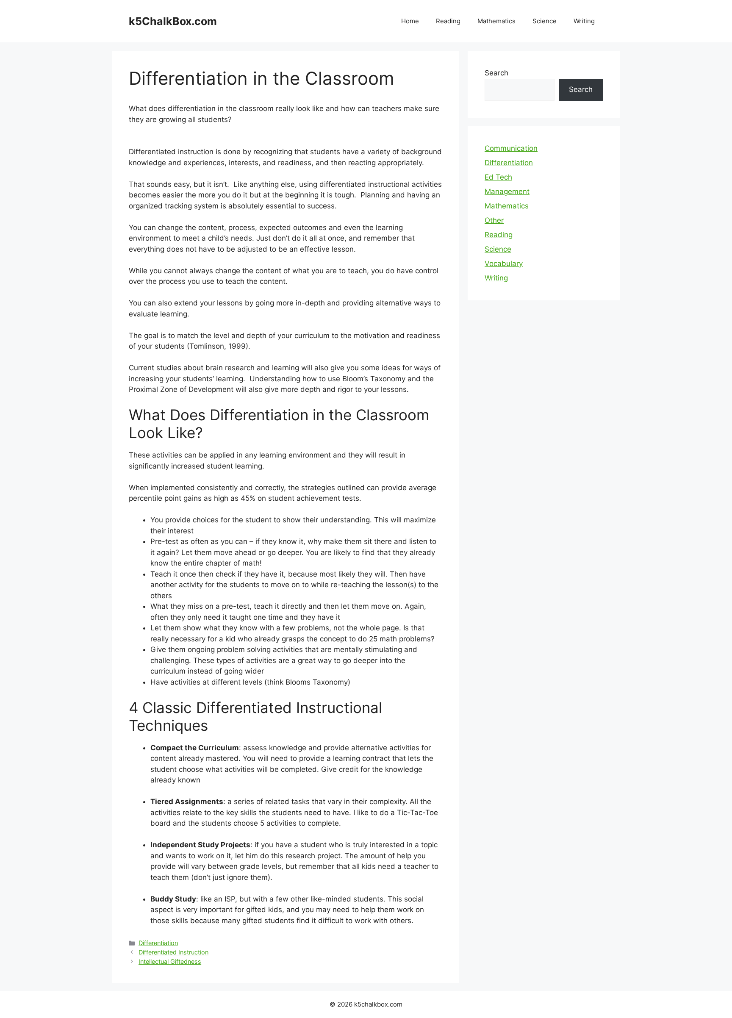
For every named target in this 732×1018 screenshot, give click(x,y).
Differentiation (158, 942)
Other (494, 220)
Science (544, 21)
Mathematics (496, 21)
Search (496, 73)
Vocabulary (504, 263)
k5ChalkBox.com (173, 21)
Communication (511, 148)
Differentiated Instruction (173, 952)
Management (507, 191)
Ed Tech (498, 177)
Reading (448, 21)
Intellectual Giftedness (170, 961)
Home (410, 21)
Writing (584, 21)
